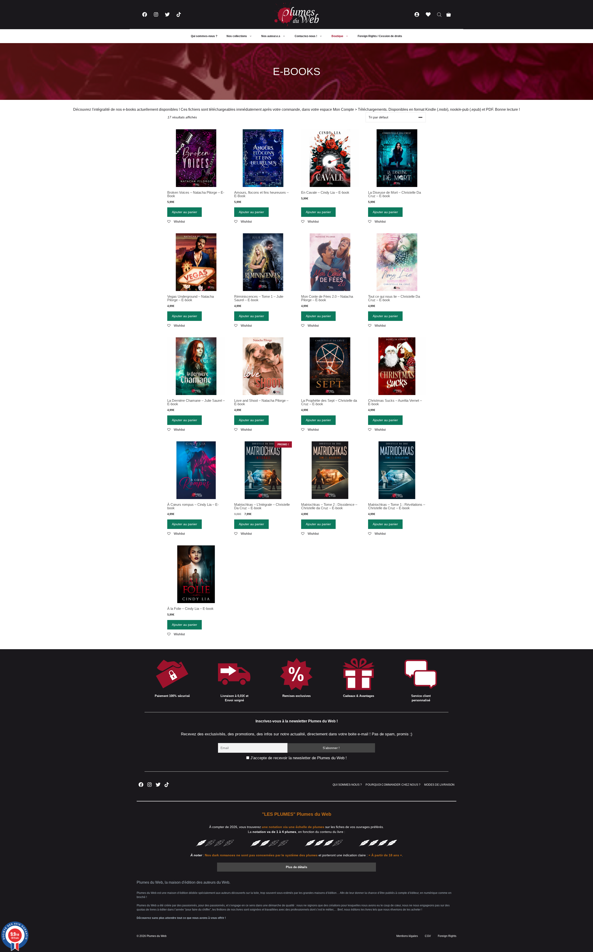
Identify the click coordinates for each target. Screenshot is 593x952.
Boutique (337, 36)
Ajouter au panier (184, 212)
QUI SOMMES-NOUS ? (347, 784)
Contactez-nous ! (306, 36)
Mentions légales (407, 936)
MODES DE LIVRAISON (439, 784)
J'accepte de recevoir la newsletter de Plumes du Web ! (298, 758)
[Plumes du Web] (296, 14)
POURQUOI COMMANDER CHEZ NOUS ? (393, 784)
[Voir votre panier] (448, 14)
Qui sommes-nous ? (204, 36)
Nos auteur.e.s (270, 36)
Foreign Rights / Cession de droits (380, 36)
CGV (428, 936)
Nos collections (237, 36)
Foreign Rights (447, 936)
